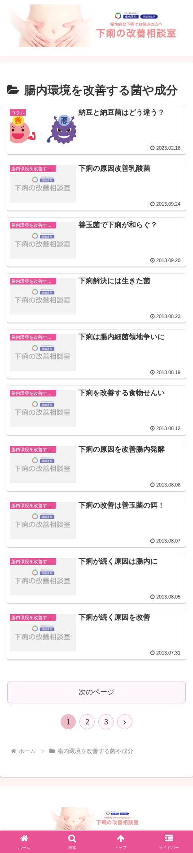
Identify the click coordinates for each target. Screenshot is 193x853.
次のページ (96, 692)
